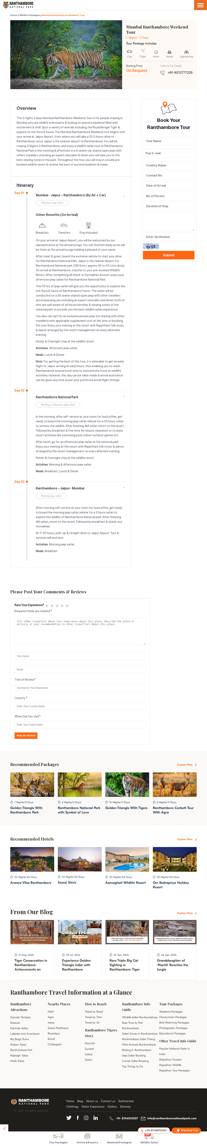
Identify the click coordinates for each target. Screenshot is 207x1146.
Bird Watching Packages (174, 1022)
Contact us (108, 1101)
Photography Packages (173, 1028)
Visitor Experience (93, 1106)
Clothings (72, 1106)
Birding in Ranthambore (136, 1050)
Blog (80, 1101)
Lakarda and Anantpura (24, 1033)
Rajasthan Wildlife (170, 1065)
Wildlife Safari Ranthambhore (139, 1017)
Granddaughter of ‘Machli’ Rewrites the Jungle (172, 965)
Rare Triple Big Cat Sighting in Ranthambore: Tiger (125, 965)
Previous (19, 58)
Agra (51, 1017)
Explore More (185, 764)
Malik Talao (17, 1061)
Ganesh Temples (20, 1017)
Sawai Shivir (67, 882)
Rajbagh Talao (19, 1055)
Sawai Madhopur (58, 1028)
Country (20, 698)
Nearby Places (59, 1004)
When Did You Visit (27, 716)
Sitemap (125, 1106)
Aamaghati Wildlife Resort (125, 883)
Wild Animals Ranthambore (139, 1044)
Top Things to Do (132, 1066)
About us (92, 1101)
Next (113, 58)
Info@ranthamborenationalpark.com (172, 1118)
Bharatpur (54, 1033)
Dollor (88, 1060)
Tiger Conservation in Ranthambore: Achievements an (31, 965)
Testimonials (126, 1101)
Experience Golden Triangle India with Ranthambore (76, 965)
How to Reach (96, 1004)
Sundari (89, 1049)
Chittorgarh (55, 1044)
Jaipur (51, 1022)
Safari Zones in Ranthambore (139, 1033)
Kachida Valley (19, 1028)
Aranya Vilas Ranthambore (30, 883)
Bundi (51, 1039)
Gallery (112, 1106)
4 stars (61, 606)
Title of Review (24, 679)
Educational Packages (172, 1033)
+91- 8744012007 (126, 1118)
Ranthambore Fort (21, 1050)
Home (13, 15)
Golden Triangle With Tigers (126, 808)
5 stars (66, 606)
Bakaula (15, 1023)
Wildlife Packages (29, 15)
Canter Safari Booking (135, 1061)
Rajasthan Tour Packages (174, 1070)
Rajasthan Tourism (170, 1059)
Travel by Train (93, 1017)
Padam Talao (18, 1044)
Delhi (51, 1011)
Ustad (88, 1054)
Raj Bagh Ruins (19, 1039)
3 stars (56, 606)
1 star (46, 606)
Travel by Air (92, 1022)
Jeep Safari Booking (134, 1055)
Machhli (90, 1043)
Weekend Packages (171, 1011)
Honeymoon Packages (173, 1017)
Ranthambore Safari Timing (138, 1039)
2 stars (51, 606)
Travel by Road (94, 1011)
